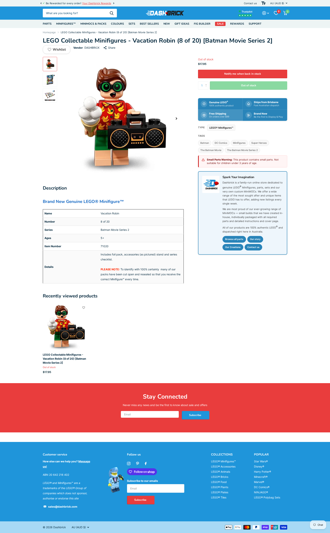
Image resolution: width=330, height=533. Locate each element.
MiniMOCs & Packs (93, 24)
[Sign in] (265, 13)
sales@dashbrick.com (62, 506)
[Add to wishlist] (84, 307)
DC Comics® (261, 487)
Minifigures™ (66, 24)
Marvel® (259, 482)
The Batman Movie (210, 150)
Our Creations (233, 247)
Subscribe (195, 415)
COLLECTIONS (222, 454)
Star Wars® (261, 461)
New (166, 24)
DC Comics (221, 143)
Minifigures (239, 143)
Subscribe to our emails (142, 480)
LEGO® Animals (220, 471)
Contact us (250, 3)
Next (113, 3)
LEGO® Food (219, 482)
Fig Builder (202, 24)
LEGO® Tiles (218, 497)
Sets (132, 24)
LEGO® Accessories (223, 466)
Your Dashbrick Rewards (96, 3)
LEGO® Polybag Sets (267, 497)
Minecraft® (261, 476)
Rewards (237, 24)
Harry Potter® (262, 471)
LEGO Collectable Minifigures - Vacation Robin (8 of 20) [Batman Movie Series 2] (64, 358)
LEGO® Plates (219, 492)
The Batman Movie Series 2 (242, 150)
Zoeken (111, 13)
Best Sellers (149, 24)
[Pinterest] (137, 463)
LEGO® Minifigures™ (221, 127)
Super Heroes (259, 143)
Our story (255, 239)
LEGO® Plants (219, 487)
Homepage (49, 32)
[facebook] (146, 463)
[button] (41, 3)
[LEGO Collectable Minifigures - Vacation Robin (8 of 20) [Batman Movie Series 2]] (66, 327)
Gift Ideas (182, 24)
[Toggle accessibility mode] (263, 3)
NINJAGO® (261, 492)
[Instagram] (128, 463)
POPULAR (261, 454)
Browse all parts (234, 239)
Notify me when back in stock (242, 74)
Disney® (259, 466)
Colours (117, 24)
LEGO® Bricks (219, 476)
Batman (204, 143)
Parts (47, 24)
